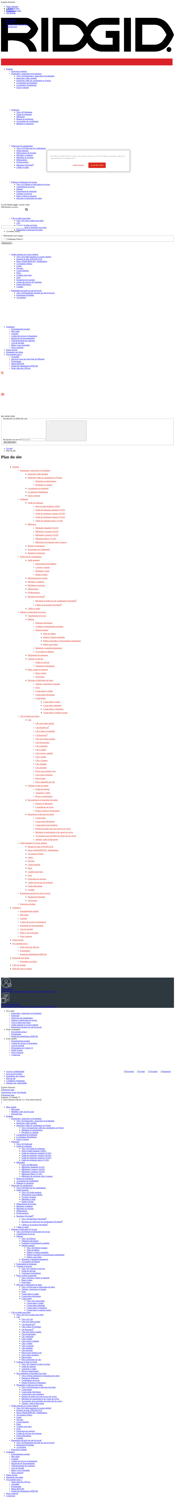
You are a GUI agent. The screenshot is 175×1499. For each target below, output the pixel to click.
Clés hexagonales (42, 742)
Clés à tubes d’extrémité (45, 731)
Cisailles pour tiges (24, 275)
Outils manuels (34, 560)
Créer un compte (19, 965)
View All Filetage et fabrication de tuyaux (33, 1232)
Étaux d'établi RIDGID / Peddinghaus (31, 261)
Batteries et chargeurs (36, 553)
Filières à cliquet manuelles (54, 637)
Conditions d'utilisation (15, 1081)
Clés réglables (41, 764)
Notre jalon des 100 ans (20, 368)
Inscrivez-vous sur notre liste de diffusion (27, 359)
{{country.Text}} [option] (13, 231)
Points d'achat (11, 350)
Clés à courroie (41, 760)
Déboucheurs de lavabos (38, 578)
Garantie (14, 334)
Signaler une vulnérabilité (16, 1083)
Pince (18, 273)
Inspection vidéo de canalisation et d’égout (45, 478)
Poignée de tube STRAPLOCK (29, 259)
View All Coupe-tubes (36, 1301)
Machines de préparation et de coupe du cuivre (54, 832)
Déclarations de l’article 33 (22, 1048)
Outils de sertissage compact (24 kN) (50, 513)
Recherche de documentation (23, 338)
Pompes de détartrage (44, 803)
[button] (87, 2)
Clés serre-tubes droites (44, 723)
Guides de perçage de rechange (29, 282)
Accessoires (21, 297)
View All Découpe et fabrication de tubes (38, 1287)
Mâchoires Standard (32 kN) (46, 528)
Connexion (15, 1055)
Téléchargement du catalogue (23, 340)
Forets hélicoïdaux (23, 284)
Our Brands (11, 13)
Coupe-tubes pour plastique (46, 825)
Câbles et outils (34, 608)
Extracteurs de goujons (25, 280)
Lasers (19, 266)
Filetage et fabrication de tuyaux (33, 612)
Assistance (10, 327)
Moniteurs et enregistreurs (45, 481)
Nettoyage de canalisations (31, 557)
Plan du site (11, 1078)
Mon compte (11, 20)
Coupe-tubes (40, 698)
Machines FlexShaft (36, 596)
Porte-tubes (39, 677)
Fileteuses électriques (43, 623)
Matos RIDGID (17, 364)
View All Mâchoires (30, 1165)
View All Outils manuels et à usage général (33, 257)
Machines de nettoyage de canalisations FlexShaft (56, 600)
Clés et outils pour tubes (29, 716)
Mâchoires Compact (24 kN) (47, 531)
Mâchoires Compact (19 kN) (47, 535)
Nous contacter (17, 347)
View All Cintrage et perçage (33, 1268)
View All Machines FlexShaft (34, 1219)
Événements (16, 361)
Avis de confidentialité (15, 1071)
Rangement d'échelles (25, 295)
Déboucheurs (33, 589)
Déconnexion (11, 27)
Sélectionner (6, 243)
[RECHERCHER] (66, 431)
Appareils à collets (42, 793)
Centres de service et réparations (24, 336)
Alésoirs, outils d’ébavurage (46, 839)
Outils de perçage (42, 662)
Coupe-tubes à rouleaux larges (55, 713)
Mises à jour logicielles (20, 345)
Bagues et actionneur (36, 546)
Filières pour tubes (50, 644)
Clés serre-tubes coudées (45, 739)
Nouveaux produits (27, 904)
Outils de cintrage (42, 789)
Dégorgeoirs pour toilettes (45, 564)
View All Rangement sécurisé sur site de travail (35, 293)
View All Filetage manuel (37, 1248)
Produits (15, 467)
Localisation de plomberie (38, 488)
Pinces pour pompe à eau (45, 771)
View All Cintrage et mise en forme (36, 1364)
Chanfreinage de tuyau (37, 616)
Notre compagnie (13, 1029)
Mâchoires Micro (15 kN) (45, 539)
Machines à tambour (36, 582)
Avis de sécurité (17, 343)
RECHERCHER (10, 442)
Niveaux (19, 268)
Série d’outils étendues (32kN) (47, 506)
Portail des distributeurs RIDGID (24, 366)
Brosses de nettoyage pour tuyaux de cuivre (53, 829)
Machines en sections (36, 585)
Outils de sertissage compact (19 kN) (50, 517)
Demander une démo (14, 352)
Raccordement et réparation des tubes (43, 800)
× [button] (1, 1102)
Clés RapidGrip (42, 727)
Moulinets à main (42, 571)
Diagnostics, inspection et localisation (35, 470)
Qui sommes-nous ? (14, 354)
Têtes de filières (49, 634)
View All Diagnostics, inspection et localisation (35, 1121)
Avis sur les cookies (14, 1074)
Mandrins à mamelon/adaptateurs (48, 648)
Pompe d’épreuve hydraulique (47, 811)
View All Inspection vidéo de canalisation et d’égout (43, 1128)
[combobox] (13, 227)
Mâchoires (32, 524)
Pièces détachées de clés (45, 782)
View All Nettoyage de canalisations (31, 1188)
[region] (88, 161)
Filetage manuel (41, 630)
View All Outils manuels (31, 1192)
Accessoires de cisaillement (39, 549)
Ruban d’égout (41, 574)
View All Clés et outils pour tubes (30, 1315)
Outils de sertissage (35, 503)
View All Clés (27, 1319)
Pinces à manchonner (44, 796)
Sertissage (24, 499)
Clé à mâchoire (41, 746)
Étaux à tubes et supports (38, 669)
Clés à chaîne (40, 750)
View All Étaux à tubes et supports (35, 1278)
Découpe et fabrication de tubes (40, 680)
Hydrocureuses (34, 592)
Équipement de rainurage (38, 655)
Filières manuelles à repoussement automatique (62, 641)
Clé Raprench (41, 735)
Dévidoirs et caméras (43, 485)
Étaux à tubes (40, 673)
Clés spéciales (41, 768)
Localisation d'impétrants (38, 492)
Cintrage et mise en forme (38, 786)
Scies (18, 277)
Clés (29, 720)
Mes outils (10, 22)
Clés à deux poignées (44, 775)
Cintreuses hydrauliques (45, 666)
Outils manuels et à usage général (24, 254)
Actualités (15, 357)
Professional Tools (13, 11)
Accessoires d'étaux (24, 264)
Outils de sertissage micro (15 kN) (49, 521)
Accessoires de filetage (44, 652)
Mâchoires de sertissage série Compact (50, 542)
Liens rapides (11, 1039)
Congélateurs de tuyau (44, 807)
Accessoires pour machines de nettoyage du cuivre (55, 836)
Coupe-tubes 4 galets (51, 702)
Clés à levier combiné (44, 753)
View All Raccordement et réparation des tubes (40, 1376)
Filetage (31, 619)
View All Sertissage (24, 1144)
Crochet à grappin (42, 567)
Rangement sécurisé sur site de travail (26, 290)
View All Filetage (29, 1238)
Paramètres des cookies (15, 1076)
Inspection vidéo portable (38, 474)
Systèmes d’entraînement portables (49, 626)
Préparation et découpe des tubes (41, 814)
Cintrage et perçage (35, 659)
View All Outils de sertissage (33, 1148)
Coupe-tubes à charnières (53, 709)
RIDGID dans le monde (22, 969)
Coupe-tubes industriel (52, 705)
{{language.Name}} (14, 239)
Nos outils (10, 1011)
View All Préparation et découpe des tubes (39, 1387)
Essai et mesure (34, 495)
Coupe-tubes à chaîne (44, 691)
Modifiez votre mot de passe (17, 24)
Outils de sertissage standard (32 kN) (50, 510)
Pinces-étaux (40, 778)
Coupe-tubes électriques (45, 695)
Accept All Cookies (97, 165)
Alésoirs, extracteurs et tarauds (47, 684)
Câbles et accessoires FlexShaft (48, 604)
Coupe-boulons (22, 270)
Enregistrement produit (20, 329)
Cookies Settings (78, 165)
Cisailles (19, 287)
